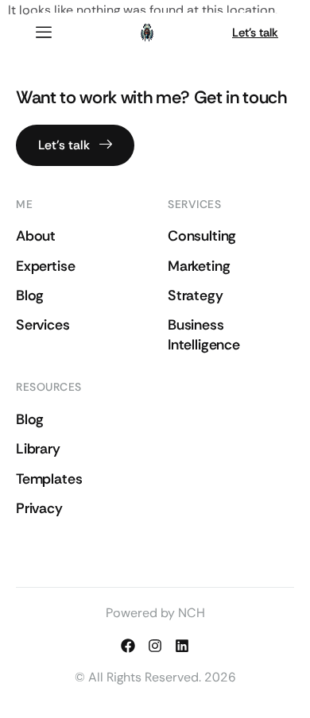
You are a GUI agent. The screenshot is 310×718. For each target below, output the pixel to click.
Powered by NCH (155, 612)
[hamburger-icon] (43, 32)
